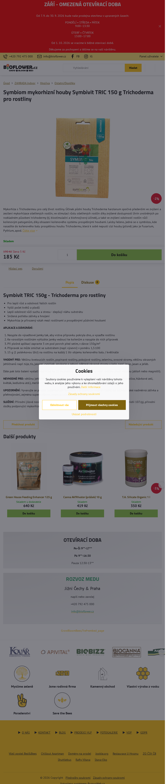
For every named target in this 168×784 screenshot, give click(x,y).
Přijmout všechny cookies (102, 405)
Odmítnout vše (59, 405)
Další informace (90, 387)
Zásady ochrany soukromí (84, 394)
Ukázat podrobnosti (84, 414)
